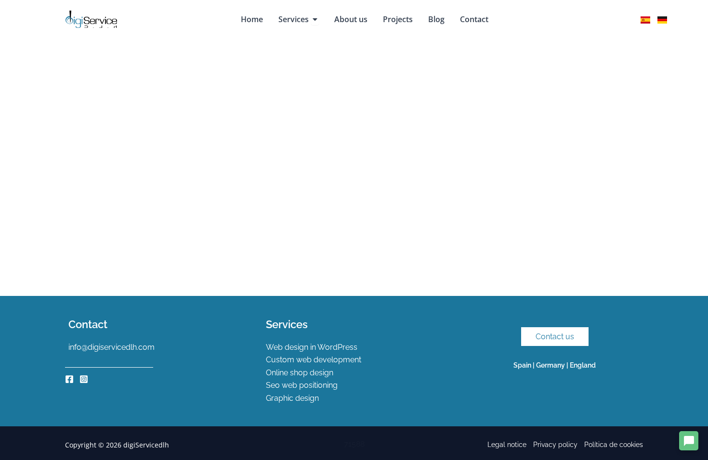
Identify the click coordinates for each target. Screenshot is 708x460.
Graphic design (292, 398)
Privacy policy (555, 444)
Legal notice (506, 444)
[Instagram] (83, 379)
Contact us (555, 336)
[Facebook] (69, 379)
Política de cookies (613, 444)
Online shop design (299, 372)
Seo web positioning (302, 385)
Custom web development (313, 359)
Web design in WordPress (311, 347)
